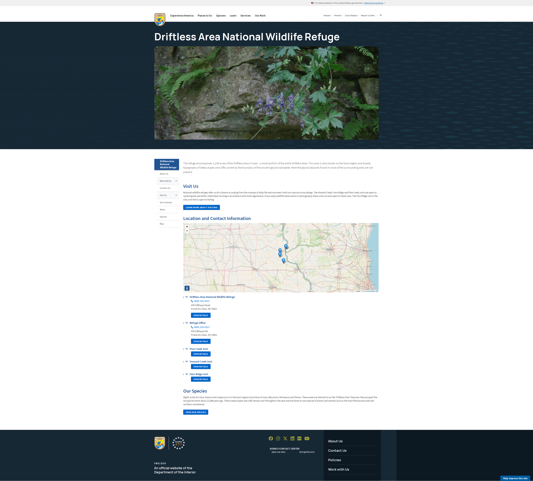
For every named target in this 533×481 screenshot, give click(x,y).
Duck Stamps (351, 15)
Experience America (181, 15)
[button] (286, 247)
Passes (327, 15)
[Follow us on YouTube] (307, 439)
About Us (164, 173)
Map (162, 223)
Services (246, 15)
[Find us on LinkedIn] (293, 439)
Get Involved (166, 202)
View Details (200, 315)
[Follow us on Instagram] (279, 439)
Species (221, 15)
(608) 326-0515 (201, 301)
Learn (233, 15)
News (162, 209)
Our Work (260, 15)
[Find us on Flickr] (300, 439)
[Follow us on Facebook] (272, 439)
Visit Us (163, 195)
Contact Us (165, 188)
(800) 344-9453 (278, 452)
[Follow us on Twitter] (286, 439)
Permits (337, 15)
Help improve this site (515, 478)
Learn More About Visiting (201, 207)
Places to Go (205, 15)
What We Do (165, 181)
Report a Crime (368, 15)
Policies (334, 460)
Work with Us (338, 469)
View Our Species (196, 412)
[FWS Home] (159, 19)
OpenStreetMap (369, 291)
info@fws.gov (306, 452)
